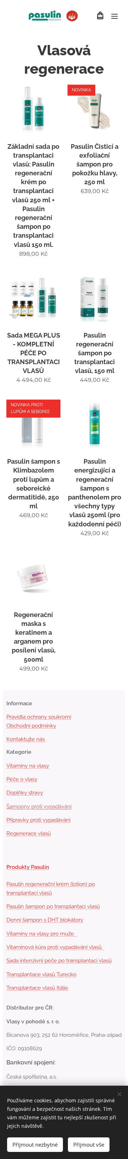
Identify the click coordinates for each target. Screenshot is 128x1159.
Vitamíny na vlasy (27, 766)
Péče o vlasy (21, 779)
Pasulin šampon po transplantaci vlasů (53, 906)
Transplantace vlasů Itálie (37, 988)
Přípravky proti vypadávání (38, 820)
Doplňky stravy (24, 793)
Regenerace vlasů (28, 833)
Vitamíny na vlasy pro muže (41, 934)
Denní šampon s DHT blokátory (44, 920)
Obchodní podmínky (31, 726)
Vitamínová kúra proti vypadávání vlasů (55, 947)
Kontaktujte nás (26, 739)
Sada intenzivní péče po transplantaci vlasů (59, 960)
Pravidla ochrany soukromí (38, 717)
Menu (114, 16)
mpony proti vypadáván (41, 806)
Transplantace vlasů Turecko (41, 974)
